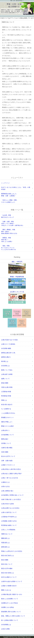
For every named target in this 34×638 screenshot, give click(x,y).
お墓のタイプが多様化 (8, 344)
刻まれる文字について (8, 456)
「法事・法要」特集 (12, 223)
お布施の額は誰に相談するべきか (11, 594)
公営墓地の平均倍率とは (9, 516)
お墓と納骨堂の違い (7, 491)
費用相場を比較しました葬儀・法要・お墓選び (9, 195)
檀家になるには (6, 590)
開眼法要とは (5, 538)
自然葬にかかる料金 (7, 607)
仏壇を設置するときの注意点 (10, 508)
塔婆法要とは (5, 542)
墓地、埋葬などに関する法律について (13, 616)
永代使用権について (7, 434)
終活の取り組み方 (6, 404)
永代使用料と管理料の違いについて (12, 495)
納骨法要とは (5, 547)
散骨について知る (6, 370)
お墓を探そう (5, 430)
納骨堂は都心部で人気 (8, 352)
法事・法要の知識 (6, 460)
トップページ (5, 183)
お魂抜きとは (5, 482)
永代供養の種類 (6, 348)
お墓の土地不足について (9, 512)
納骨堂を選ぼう (6, 357)
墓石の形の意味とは (7, 573)
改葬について (5, 378)
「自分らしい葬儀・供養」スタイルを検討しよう (9, 201)
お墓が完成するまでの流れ (9, 340)
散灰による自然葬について (9, 598)
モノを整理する (6, 409)
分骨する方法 (5, 486)
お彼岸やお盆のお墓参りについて (11, 581)
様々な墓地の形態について (9, 620)
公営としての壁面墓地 (8, 529)
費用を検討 (4, 439)
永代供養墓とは (6, 624)
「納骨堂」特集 (6, 239)
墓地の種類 (4, 383)
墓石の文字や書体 (6, 568)
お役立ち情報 (5, 629)
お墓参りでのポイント (8, 465)
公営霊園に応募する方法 (9, 521)
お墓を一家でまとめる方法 (9, 478)
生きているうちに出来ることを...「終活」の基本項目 (15, 188)
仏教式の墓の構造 (6, 447)
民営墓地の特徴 (6, 396)
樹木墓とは (4, 361)
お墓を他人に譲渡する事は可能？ (11, 473)
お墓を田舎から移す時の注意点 (11, 469)
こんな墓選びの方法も (8, 413)
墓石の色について (6, 564)
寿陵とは (4, 400)
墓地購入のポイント (7, 417)
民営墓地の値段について (9, 525)
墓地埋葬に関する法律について (11, 611)
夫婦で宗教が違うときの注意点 (11, 499)
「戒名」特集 (8, 247)
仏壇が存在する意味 (7, 503)
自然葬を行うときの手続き (9, 603)
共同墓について (6, 443)
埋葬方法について (6, 534)
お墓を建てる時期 (6, 374)
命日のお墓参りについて (9, 577)
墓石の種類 (4, 560)
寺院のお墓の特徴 (6, 387)
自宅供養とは (5, 365)
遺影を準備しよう (6, 422)
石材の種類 (4, 452)
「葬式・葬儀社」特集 (9, 231)
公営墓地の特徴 (6, 391)
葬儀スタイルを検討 (7, 426)
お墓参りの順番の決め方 (9, 585)
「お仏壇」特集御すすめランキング (7, 216)
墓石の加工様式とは (7, 555)
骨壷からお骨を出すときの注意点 (11, 551)
